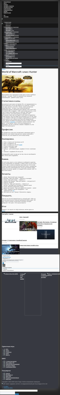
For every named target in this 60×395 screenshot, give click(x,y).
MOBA (5, 11)
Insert (16, 394)
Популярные (7, 2)
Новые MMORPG (10, 45)
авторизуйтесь (7, 257)
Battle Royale (7, 12)
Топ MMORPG (10, 51)
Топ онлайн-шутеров (12, 58)
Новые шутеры (10, 46)
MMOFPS (8, 25)
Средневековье (8, 10)
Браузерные (7, 37)
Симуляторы (7, 8)
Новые (6, 43)
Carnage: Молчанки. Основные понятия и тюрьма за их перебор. (47, 223)
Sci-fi (5, 3)
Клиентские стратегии (12, 27)
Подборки (8, 61)
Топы (5, 50)
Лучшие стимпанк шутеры (44, 275)
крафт (20, 144)
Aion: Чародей (23, 217)
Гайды (7, 65)
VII (13, 190)
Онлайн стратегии (9, 6)
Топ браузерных (10, 50)
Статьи (6, 60)
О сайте (6, 386)
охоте (3, 211)
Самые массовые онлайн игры (29, 245)
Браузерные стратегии (12, 40)
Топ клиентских (10, 53)
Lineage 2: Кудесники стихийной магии (14, 240)
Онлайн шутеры (8, 7)
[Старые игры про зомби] (12, 308)
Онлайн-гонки (10, 35)
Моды (7, 63)
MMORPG (8, 28)
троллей (12, 121)
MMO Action (9, 33)
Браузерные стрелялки (12, 37)
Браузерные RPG (10, 38)
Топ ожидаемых (10, 56)
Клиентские (7, 22)
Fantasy (6, 4)
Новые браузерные (11, 43)
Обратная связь (8, 387)
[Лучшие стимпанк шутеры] (33, 308)
